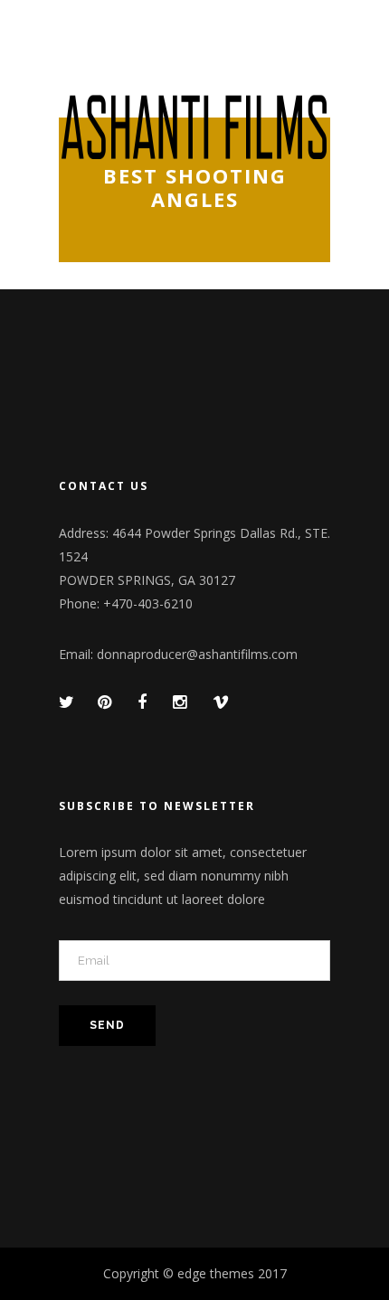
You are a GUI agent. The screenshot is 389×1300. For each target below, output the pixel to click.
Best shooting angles (195, 188)
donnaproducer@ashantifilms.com (197, 654)
